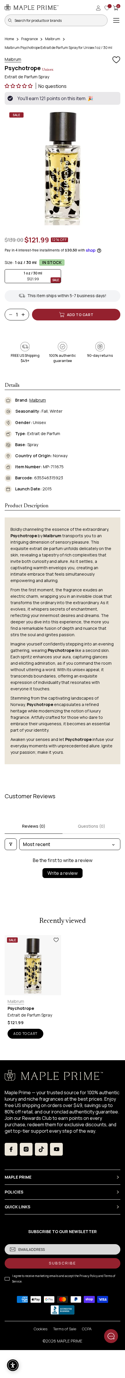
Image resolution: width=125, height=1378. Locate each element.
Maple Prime (69, 1341)
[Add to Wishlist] (116, 60)
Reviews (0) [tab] (33, 826)
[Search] (9, 20)
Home (9, 38)
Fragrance (29, 38)
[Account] (98, 7)
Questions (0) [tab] (91, 826)
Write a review (62, 873)
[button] (19, 86)
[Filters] (11, 844)
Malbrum (52, 38)
